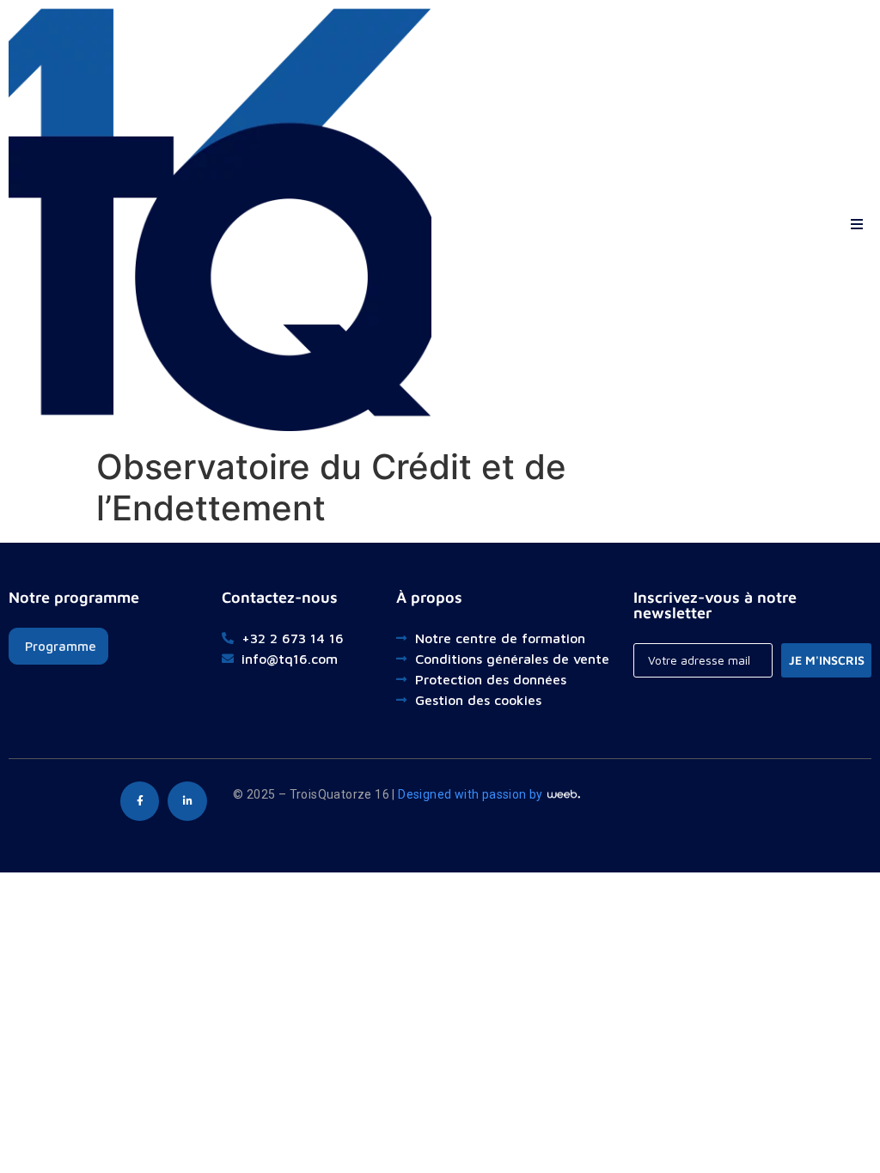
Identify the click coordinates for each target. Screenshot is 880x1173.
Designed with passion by (472, 794)
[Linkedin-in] (187, 801)
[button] (856, 220)
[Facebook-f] (140, 801)
